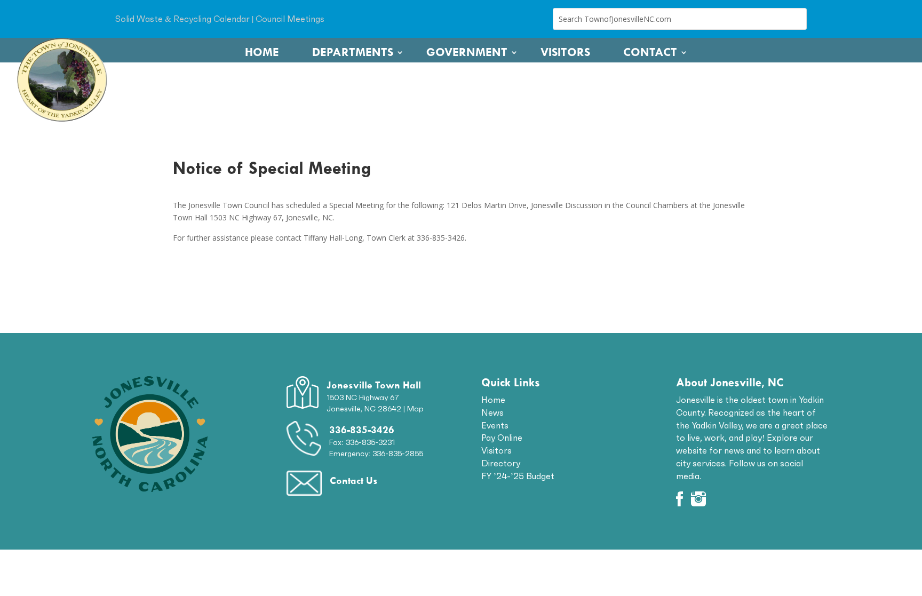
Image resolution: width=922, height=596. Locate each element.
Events (494, 425)
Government (466, 52)
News (492, 412)
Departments (352, 52)
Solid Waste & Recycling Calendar (182, 18)
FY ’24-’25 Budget (517, 476)
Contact (650, 52)
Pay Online (501, 437)
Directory (500, 463)
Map (415, 409)
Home (262, 52)
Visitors (565, 52)
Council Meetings (290, 18)
